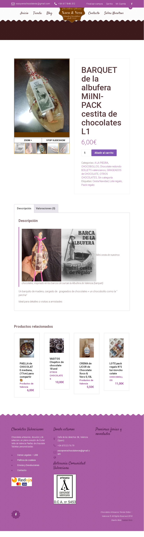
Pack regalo (88, 185)
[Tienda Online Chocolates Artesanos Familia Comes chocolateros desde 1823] (72, 17)
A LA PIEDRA (101, 162)
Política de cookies (26, 460)
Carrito (109, 4)
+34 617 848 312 (66, 3)
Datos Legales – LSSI (27, 455)
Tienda (37, 13)
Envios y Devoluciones (28, 465)
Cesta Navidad (101, 181)
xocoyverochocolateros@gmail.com (33, 3)
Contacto (94, 13)
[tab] (24, 208)
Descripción (24, 208)
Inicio (24, 13)
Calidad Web (127, 520)
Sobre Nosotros (114, 13)
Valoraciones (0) (45, 208)
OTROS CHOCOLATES (56, 375)
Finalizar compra (94, 4)
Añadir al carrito (104, 152)
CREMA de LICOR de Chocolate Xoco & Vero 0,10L (85, 370)
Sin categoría (105, 177)
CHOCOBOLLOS (90, 166)
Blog (49, 13)
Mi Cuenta (121, 4)
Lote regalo (116, 181)
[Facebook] (131, 4)
